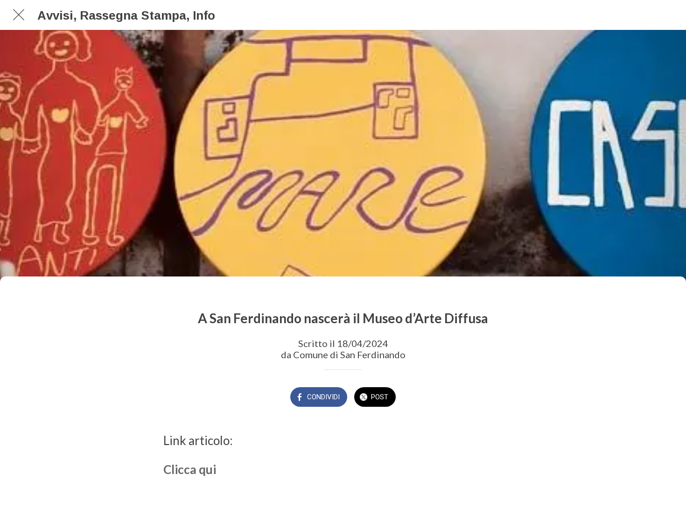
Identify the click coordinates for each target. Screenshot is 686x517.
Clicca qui (189, 469)
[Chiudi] (18, 15)
